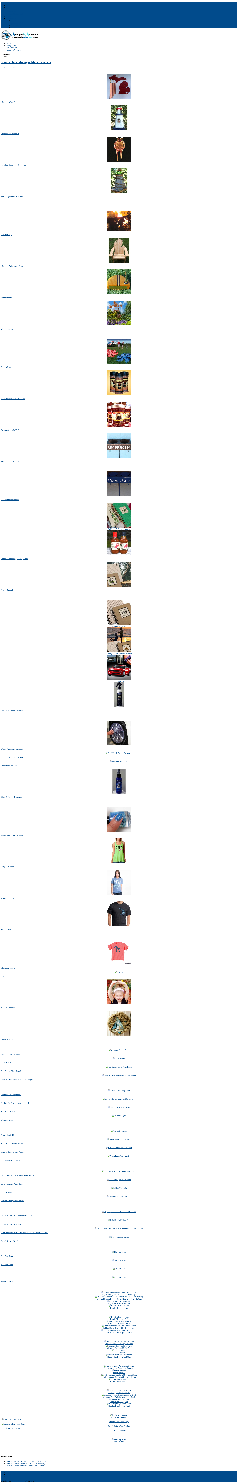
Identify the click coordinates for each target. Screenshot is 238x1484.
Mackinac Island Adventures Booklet (119, 1368)
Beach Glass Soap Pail (119, 1319)
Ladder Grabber (119, 1352)
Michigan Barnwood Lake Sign (119, 1348)
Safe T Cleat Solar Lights (11, 1111)
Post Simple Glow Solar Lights (13, 1071)
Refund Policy (16, 27)
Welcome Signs (7, 1120)
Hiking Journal (7, 590)
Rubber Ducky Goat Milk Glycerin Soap (119, 1328)
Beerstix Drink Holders (10, 461)
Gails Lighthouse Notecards (119, 1393)
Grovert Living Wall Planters (12, 1201)
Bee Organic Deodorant (119, 1381)
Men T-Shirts (6, 930)
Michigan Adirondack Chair (12, 266)
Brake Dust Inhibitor (9, 766)
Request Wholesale (13, 50)
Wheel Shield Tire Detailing (12, 749)
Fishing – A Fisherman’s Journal (119, 654)
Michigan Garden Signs (10, 1054)
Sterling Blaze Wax (119, 681)
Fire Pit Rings (6, 235)
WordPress (39, 1481)
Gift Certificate (12, 48)
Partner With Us (12, 12)
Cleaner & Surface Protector (12, 711)
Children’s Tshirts (8, 968)
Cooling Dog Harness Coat (119, 1406)
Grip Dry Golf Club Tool (11, 1224)
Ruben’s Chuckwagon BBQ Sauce (14, 559)
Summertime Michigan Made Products (26, 62)
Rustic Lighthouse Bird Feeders (13, 196)
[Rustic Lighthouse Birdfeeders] (119, 192)
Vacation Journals (119, 1431)
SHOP (8, 43)
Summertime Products (9, 67)
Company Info (11, 18)
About (13, 21)
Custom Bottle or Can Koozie (12, 1152)
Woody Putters (7, 298)
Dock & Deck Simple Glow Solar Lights (17, 1080)
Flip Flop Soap (7, 1256)
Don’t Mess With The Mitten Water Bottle (17, 1175)
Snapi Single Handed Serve (12, 1143)
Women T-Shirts (7, 898)
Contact (9, 16)
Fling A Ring (6, 367)
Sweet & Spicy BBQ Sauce (12, 430)
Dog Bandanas (119, 1373)
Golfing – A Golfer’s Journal (119, 529)
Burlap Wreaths (7, 1039)
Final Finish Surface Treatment (13, 757)
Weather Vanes (7, 329)
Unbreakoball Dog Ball (119, 1402)
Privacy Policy (16, 25)
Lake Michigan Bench (9, 1241)
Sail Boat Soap (7, 1265)
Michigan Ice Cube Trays (119, 1422)
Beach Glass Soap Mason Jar (119, 1323)
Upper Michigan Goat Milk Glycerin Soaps (119, 1295)
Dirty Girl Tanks (7, 867)
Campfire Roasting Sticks (11, 1095)
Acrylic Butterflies (8, 1135)
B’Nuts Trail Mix (8, 1192)
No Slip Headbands (8, 1008)
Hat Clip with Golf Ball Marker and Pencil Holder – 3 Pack (24, 1233)
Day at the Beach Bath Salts (119, 1303)
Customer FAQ (17, 23)
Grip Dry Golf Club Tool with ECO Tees (17, 1216)
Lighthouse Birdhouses (10, 134)
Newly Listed (11, 45)
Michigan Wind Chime (10, 102)
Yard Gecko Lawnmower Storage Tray (16, 1103)
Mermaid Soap (7, 1281)
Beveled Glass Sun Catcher (119, 1426)
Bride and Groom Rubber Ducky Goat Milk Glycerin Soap (119, 1299)
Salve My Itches (119, 1442)
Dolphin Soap (6, 1273)
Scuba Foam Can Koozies (11, 1160)
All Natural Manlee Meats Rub (13, 399)
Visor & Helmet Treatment (11, 797)
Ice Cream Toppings (119, 1417)
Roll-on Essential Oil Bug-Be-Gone (119, 1344)
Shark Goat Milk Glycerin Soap (119, 1332)
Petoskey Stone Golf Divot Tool (13, 165)
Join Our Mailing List (14, 14)
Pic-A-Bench (6, 1063)
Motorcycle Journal (119, 626)
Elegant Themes (17, 1481)
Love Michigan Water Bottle (12, 1184)
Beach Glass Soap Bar (119, 1308)
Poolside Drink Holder (10, 500)
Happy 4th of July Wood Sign (119, 1357)
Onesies (4, 976)
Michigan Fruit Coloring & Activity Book (119, 1397)
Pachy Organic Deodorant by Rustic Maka (119, 1377)
